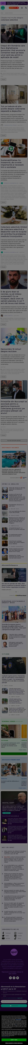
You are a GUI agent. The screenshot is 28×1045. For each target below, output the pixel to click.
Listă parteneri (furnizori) (6, 1036)
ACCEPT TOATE (14, 1039)
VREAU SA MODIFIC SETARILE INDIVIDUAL (14, 1043)
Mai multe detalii (18, 1019)
